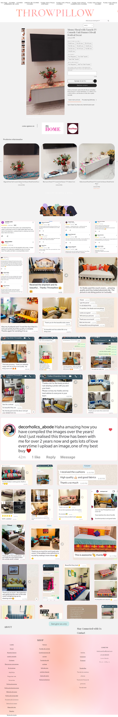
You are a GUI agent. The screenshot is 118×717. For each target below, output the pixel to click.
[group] (59, 166)
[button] (88, 25)
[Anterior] (1, 161)
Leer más (70, 95)
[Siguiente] (117, 161)
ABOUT (8, 626)
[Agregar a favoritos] (95, 81)
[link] (74, 100)
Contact (81, 632)
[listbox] (88, 25)
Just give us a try (59, 624)
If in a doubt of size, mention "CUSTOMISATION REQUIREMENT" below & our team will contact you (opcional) (80, 69)
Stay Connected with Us (89, 628)
